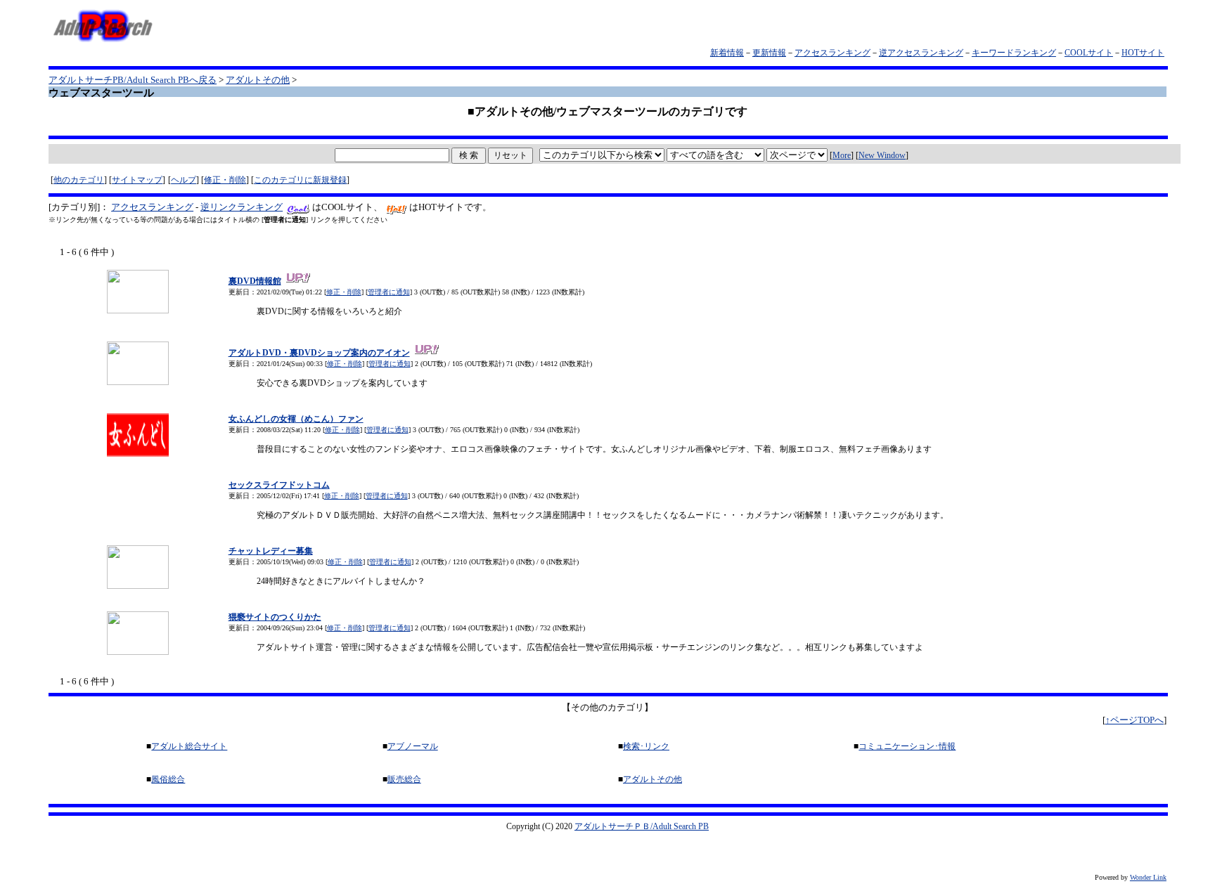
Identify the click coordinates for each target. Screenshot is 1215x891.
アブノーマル (412, 746)
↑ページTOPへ (1134, 720)
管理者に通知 (389, 292)
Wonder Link (1148, 877)
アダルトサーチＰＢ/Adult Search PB (641, 826)
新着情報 (727, 53)
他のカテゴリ (78, 180)
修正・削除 (225, 180)
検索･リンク (646, 746)
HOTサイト (1142, 53)
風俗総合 (168, 779)
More (841, 155)
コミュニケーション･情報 (907, 746)
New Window (882, 155)
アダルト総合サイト (189, 746)
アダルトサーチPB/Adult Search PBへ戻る (133, 79)
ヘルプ (183, 180)
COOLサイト (1089, 53)
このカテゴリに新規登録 (300, 180)
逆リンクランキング (241, 207)
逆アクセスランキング (921, 53)
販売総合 (404, 779)
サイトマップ (137, 180)
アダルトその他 (258, 79)
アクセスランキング (832, 53)
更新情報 (769, 53)
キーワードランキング (1014, 53)
